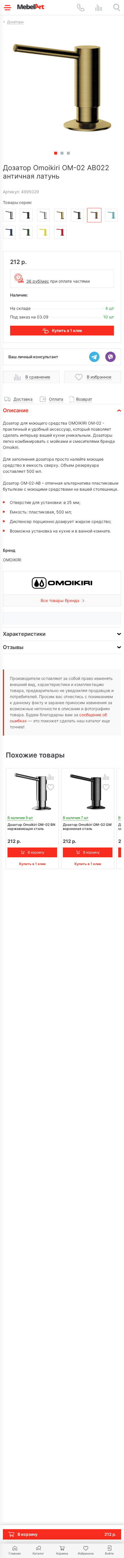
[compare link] (98, 7)
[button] (62, 153)
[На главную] (30, 6)
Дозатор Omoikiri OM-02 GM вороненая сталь (87, 827)
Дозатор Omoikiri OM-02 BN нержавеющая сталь (31, 827)
